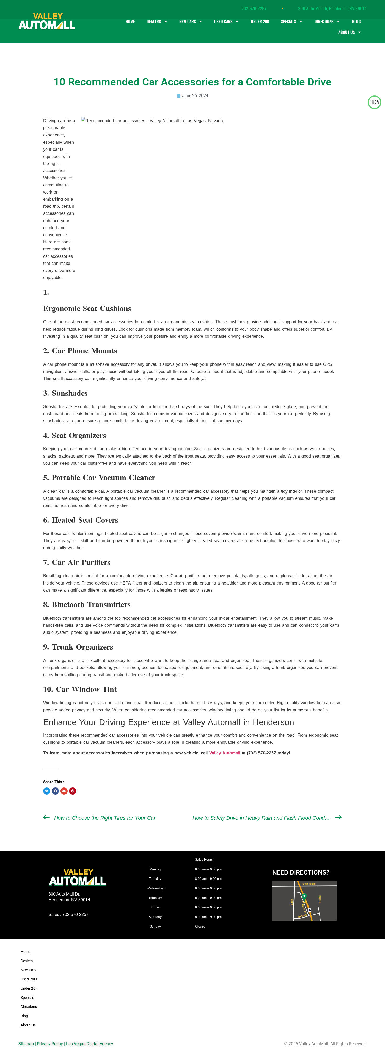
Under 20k (260, 21)
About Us (346, 32)
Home (130, 21)
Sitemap (26, 1043)
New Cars (187, 21)
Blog (356, 21)
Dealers (154, 21)
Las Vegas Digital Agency (89, 1043)
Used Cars (223, 21)
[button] (46, 791)
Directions (324, 21)
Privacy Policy (50, 1043)
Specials (288, 21)
